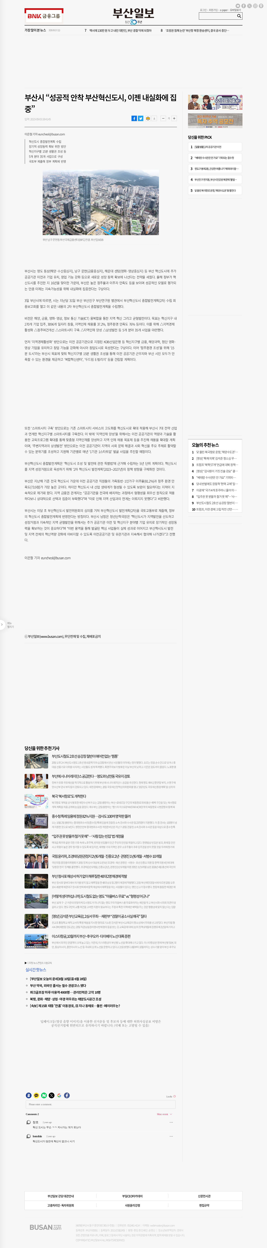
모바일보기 (235, 10)
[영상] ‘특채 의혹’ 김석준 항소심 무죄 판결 (219, 458)
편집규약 (204, 1205)
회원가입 (213, 10)
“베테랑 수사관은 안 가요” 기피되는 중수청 (214, 157)
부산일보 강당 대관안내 (61, 1196)
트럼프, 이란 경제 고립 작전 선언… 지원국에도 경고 (224, 509)
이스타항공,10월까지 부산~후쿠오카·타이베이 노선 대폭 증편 (91, 936)
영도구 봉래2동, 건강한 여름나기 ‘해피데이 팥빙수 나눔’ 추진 (222, 168)
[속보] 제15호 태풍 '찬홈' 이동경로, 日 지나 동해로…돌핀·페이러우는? (75, 1005)
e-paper (224, 10)
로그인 (203, 10)
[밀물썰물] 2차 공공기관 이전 (208, 147)
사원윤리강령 (132, 1205)
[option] (155, 30)
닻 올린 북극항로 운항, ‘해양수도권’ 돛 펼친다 (215, 190)
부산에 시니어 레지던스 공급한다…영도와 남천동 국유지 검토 (91, 776)
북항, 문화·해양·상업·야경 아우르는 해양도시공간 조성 (65, 999)
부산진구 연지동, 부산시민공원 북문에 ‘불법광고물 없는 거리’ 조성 (225, 179)
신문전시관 (204, 1196)
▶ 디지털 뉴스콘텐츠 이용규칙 (38, 963)
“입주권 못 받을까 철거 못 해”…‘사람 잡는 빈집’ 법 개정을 (88, 836)
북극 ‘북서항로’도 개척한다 (69, 796)
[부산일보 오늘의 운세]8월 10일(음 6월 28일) (58, 978)
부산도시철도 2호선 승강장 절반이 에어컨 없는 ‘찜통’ (85, 756)
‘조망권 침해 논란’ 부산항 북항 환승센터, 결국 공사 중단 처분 (199, 30)
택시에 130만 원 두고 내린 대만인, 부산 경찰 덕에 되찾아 (120, 30)
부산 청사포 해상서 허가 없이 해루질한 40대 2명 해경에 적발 (89, 876)
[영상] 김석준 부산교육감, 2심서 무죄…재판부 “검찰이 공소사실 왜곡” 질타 (99, 916)
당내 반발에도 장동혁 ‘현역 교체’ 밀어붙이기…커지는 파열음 (229, 484)
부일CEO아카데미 (132, 1196)
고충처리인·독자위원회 (60, 1205)
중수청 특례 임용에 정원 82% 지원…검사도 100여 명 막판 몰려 (91, 816)
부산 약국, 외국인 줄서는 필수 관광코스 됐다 (58, 985)
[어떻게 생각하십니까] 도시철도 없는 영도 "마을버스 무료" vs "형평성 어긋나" (101, 896)
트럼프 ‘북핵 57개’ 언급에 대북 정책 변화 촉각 (221, 464)
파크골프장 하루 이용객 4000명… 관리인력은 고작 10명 (65, 992)
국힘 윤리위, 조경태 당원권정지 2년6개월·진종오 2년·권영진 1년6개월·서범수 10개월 (106, 856)
